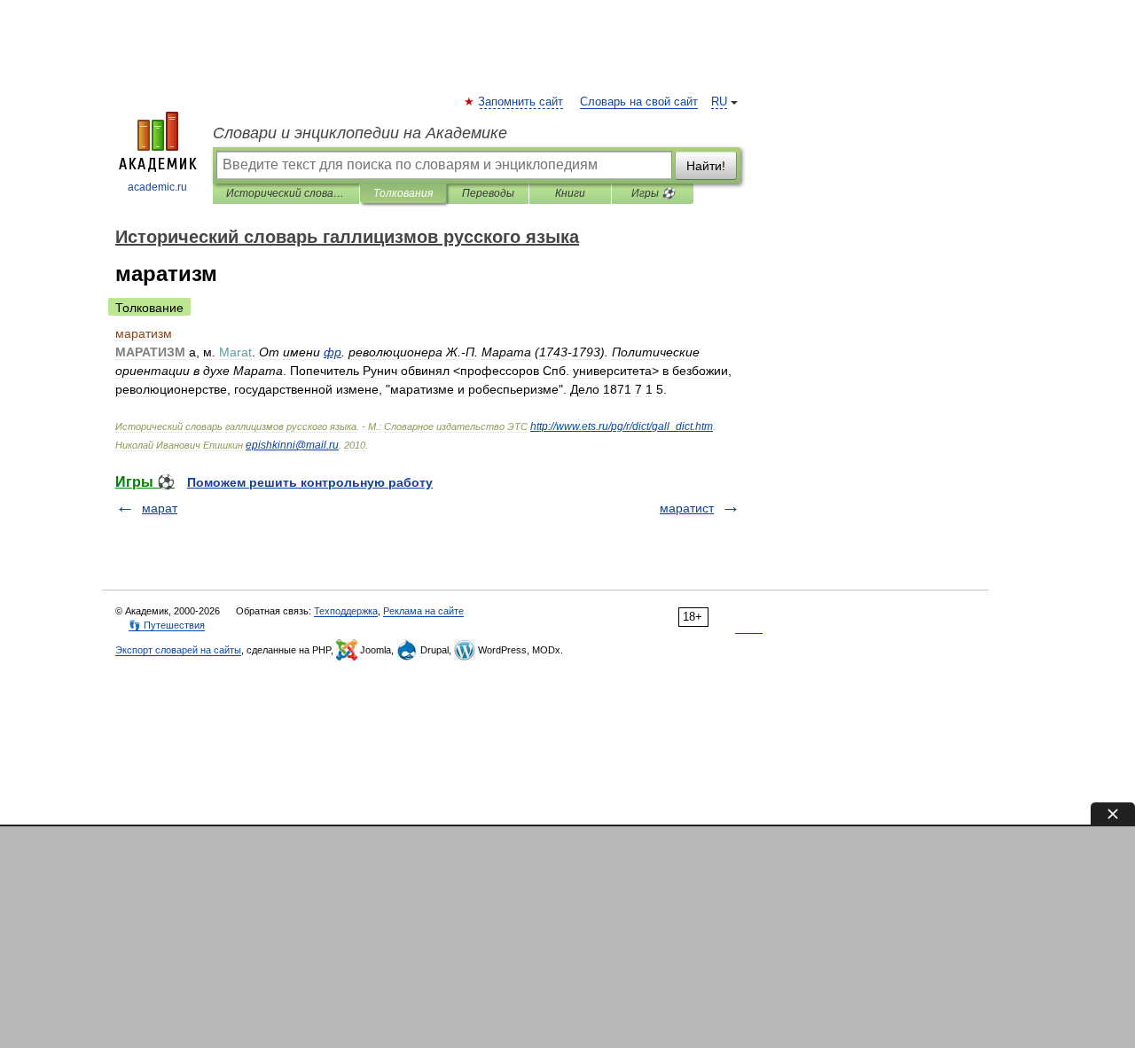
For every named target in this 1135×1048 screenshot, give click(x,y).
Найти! (705, 166)
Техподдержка (346, 611)
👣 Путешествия (167, 625)
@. (292, 445)
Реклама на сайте (423, 611)
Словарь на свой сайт (639, 102)
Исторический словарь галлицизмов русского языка (286, 193)
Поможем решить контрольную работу (310, 482)
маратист (687, 508)
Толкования (403, 193)
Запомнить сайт (521, 102)
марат (159, 508)
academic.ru (157, 187)
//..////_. (621, 426)
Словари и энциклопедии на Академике (360, 133)
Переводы (488, 193)
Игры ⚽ (653, 193)
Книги (570, 193)
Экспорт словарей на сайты (178, 650)
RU (719, 102)
